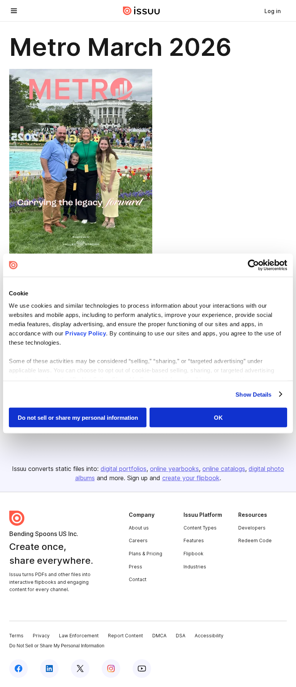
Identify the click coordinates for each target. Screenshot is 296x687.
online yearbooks (174, 469)
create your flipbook (191, 478)
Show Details (253, 394)
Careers (138, 540)
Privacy (41, 635)
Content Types (200, 528)
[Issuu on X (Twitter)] (80, 668)
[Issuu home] (141, 11)
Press (135, 567)
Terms (16, 635)
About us (139, 528)
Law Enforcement (79, 635)
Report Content (125, 635)
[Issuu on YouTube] (142, 668)
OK (218, 417)
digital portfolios (123, 469)
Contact (137, 579)
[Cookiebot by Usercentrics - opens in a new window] (253, 265)
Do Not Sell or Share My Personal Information (56, 645)
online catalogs (223, 469)
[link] (272, 10)
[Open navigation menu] (14, 10)
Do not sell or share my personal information (78, 417)
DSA (180, 635)
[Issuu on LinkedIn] (49, 668)
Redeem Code (255, 540)
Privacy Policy (85, 333)
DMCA (159, 635)
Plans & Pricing (145, 553)
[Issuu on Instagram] (111, 668)
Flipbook (193, 553)
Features (193, 540)
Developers (252, 528)
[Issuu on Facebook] (18, 668)
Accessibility (209, 635)
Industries (194, 567)
